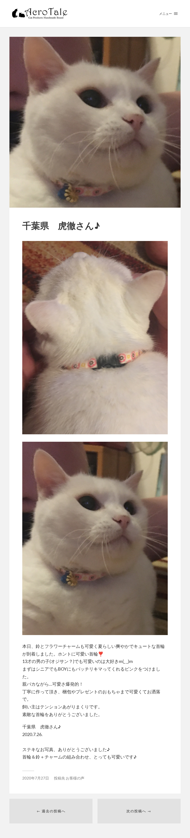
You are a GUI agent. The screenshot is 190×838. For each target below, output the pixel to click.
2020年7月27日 (35, 778)
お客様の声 (75, 778)
